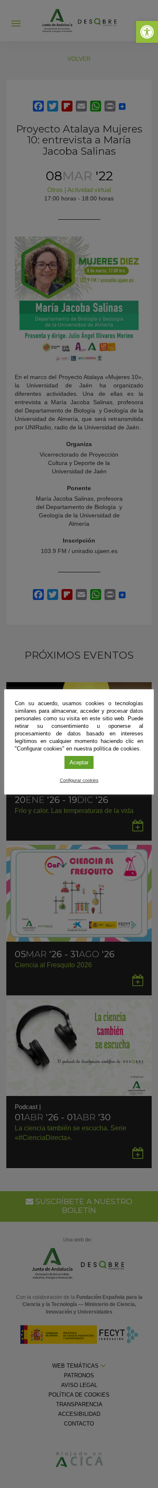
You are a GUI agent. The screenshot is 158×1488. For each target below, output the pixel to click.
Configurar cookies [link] (79, 780)
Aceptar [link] (79, 762)
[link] (147, 32)
